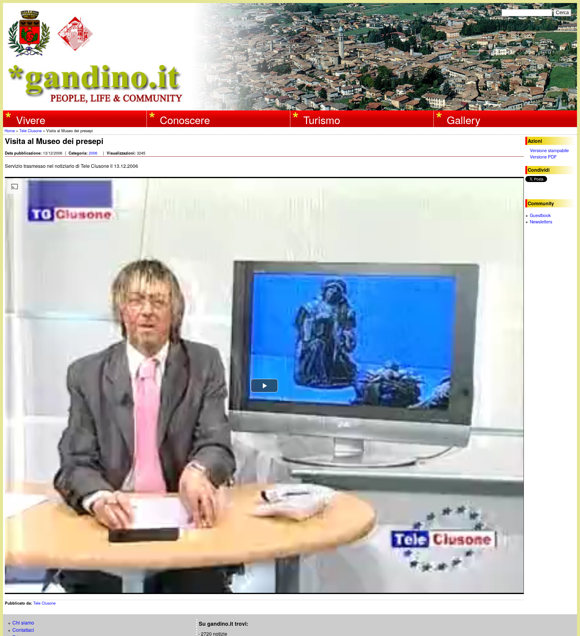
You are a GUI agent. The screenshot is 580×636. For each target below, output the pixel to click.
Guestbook (540, 215)
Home (10, 130)
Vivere (30, 119)
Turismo (321, 119)
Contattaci (23, 629)
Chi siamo (23, 622)
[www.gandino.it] (290, 106)
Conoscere (185, 119)
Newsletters (541, 221)
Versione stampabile (549, 150)
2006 (93, 153)
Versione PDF (543, 156)
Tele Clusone (30, 130)
